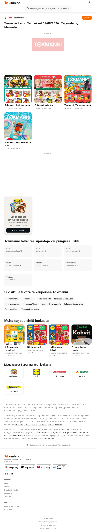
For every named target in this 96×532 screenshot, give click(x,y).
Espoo (34, 424)
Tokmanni (83, 432)
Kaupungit (8, 493)
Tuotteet (7, 496)
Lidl (6, 435)
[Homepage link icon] (27, 445)
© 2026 (48, 519)
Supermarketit (67, 429)
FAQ (6, 483)
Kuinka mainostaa (11, 506)
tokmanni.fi (49, 438)
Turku (51, 424)
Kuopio (58, 424)
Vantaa (27, 424)
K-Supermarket (70, 432)
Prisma (21, 435)
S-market (12, 435)
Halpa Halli (43, 432)
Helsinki (19, 424)
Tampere (42, 424)
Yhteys (7, 486)
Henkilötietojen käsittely (48, 528)
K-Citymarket (56, 432)
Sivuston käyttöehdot (48, 525)
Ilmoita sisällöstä (11, 490)
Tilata (88, 18)
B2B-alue (8, 509)
